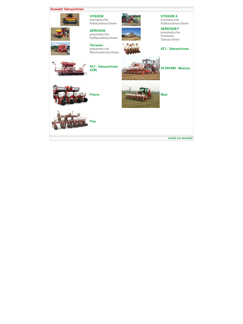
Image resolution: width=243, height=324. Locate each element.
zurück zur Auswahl (180, 138)
